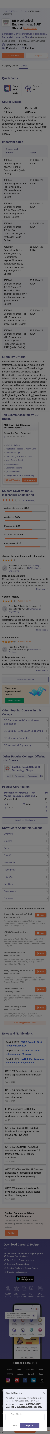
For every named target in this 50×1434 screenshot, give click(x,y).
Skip (15, 1426)
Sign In (29, 1426)
